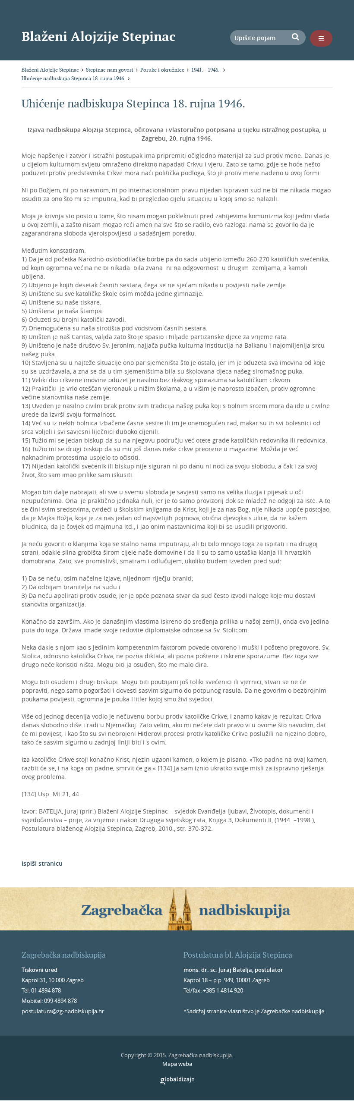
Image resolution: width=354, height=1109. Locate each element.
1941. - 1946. (206, 69)
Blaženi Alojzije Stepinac (99, 36)
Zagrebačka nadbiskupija (64, 955)
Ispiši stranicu (42, 863)
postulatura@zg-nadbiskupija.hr (63, 1011)
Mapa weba (177, 1064)
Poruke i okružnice (162, 69)
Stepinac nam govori (109, 69)
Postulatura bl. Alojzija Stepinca (237, 955)
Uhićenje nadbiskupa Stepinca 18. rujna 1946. (73, 78)
